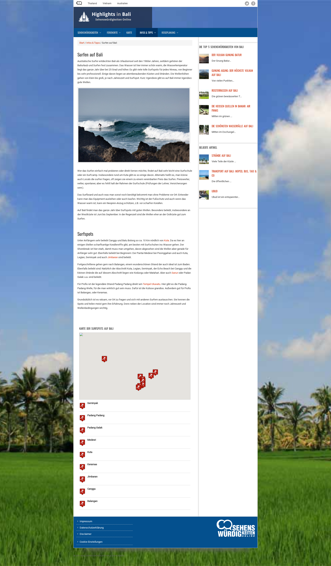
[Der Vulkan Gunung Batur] (204, 62)
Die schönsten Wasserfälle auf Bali (232, 126)
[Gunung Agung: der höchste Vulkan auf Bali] (204, 78)
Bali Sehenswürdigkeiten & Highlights (102, 556)
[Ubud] (204, 198)
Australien (122, 3)
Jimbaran (113, 257)
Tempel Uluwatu (151, 284)
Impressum (86, 521)
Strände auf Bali (221, 155)
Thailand (92, 3)
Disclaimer (85, 534)
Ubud (214, 191)
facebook (253, 3)
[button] (104, 359)
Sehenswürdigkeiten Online (79, 3)
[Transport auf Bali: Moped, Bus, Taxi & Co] (204, 178)
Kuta (166, 240)
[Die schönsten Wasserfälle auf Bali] (204, 133)
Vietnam (107, 3)
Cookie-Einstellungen (91, 541)
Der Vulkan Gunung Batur (227, 55)
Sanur (175, 272)
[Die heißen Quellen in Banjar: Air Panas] (204, 113)
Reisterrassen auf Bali (225, 90)
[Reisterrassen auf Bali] (204, 98)
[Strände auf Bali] (204, 163)
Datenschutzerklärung (92, 527)
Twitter (247, 3)
